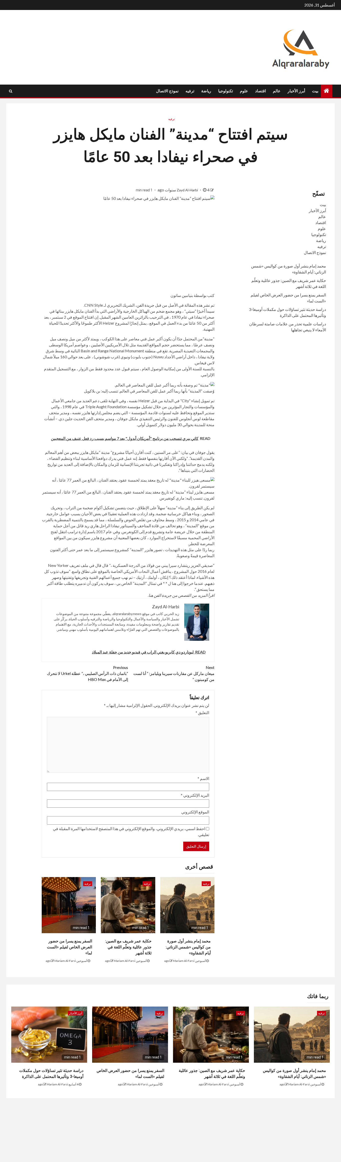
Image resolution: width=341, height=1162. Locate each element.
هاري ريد (91, 525)
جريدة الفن (145, 305)
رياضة (206, 91)
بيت (315, 91)
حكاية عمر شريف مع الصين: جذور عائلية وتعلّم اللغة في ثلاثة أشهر (128, 947)
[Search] (10, 91)
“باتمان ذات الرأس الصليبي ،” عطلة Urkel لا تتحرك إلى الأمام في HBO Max (87, 673)
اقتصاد (260, 91)
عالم (277, 91)
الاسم (203, 778)
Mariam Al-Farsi (183, 961)
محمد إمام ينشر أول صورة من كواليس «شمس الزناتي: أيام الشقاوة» (188, 947)
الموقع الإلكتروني (195, 811)
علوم (244, 91)
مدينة (208, 338)
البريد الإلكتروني (195, 795)
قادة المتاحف (148, 525)
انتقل (62, 531)
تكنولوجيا (225, 91)
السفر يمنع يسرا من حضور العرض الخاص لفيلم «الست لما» (69, 947)
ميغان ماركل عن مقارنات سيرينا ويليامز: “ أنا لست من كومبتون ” (173, 673)
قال (98, 565)
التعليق (202, 712)
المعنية (123, 537)
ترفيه (189, 91)
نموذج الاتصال (167, 91)
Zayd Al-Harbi (188, 190)
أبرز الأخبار (296, 91)
